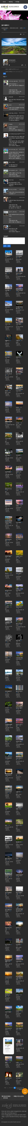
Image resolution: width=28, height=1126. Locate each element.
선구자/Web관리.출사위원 (14, 133)
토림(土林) (11, 96)
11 (21, 390)
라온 (10, 197)
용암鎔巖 (6, 677)
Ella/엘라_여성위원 (19, 844)
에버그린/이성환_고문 (13, 149)
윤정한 (10, 105)
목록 (4, 73)
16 (21, 455)
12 (10, 340)
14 (10, 256)
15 (7, 825)
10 (16, 1087)
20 (18, 274)
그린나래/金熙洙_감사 (20, 744)
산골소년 (17, 359)
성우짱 (17, 811)
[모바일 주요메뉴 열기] (25, 7)
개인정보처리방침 (5, 1096)
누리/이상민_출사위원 (13, 81)
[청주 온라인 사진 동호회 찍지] (10, 7)
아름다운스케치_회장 (9, 777)
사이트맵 (17, 1)
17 (19, 858)
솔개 (10, 226)
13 (10, 290)
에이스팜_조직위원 (12, 189)
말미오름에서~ (5, 25)
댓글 (5, 29)
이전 (5, 1087)
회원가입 (11, 1)
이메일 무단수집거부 (19, 1096)
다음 (23, 1087)
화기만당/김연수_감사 (13, 170)
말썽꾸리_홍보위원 (12, 211)
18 (9, 876)
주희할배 (10, 124)
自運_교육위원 (18, 259)
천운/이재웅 (11, 180)
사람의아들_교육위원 (13, 113)
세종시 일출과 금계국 (12, 69)
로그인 (4, 1)
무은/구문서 (7, 343)
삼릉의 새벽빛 (14, 71)
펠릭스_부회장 (12, 162)
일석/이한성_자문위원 (9, 309)
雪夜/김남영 (18, 643)
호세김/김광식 (5, 28)
